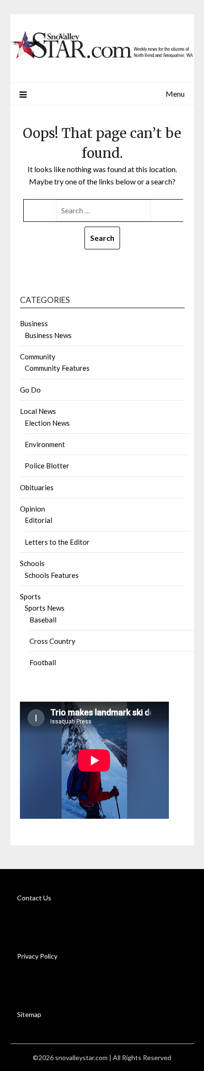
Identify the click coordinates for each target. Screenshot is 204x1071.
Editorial (38, 520)
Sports (30, 596)
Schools (32, 563)
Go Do (30, 389)
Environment (45, 444)
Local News (38, 411)
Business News (48, 335)
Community (38, 356)
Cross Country (52, 641)
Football (42, 662)
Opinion (32, 508)
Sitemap (29, 1014)
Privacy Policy (37, 956)
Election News (47, 423)
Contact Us (34, 898)
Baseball (42, 619)
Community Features (57, 368)
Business (34, 323)
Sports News (45, 608)
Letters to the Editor (57, 542)
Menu (175, 93)
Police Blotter (47, 465)
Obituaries (37, 487)
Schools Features (52, 575)
